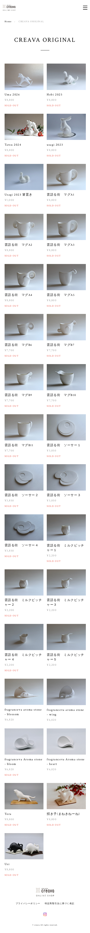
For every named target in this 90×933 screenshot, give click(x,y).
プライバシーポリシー (28, 903)
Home (8, 21)
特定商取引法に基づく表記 (59, 903)
